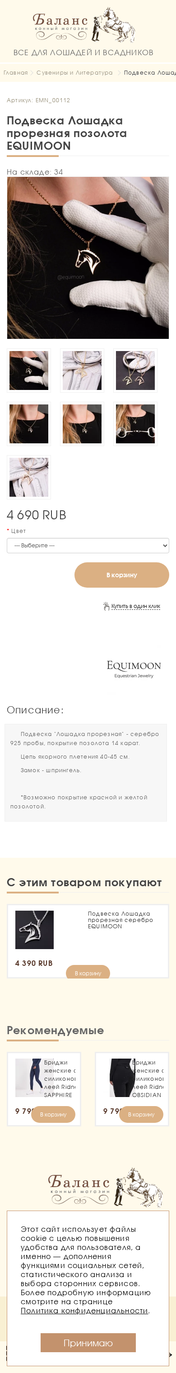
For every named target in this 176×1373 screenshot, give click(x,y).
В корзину (122, 575)
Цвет (18, 530)
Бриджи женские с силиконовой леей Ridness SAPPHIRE (60, 1078)
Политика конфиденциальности (84, 1310)
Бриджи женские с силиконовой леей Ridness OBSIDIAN (148, 1078)
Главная (16, 72)
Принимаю (88, 1342)
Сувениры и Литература (75, 72)
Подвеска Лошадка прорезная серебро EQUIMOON (120, 920)
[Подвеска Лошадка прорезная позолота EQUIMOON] (88, 257)
